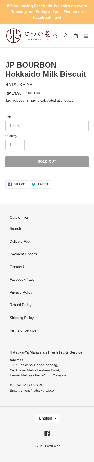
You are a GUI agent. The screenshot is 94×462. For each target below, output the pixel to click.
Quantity (11, 136)
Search (15, 229)
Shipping (33, 100)
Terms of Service (23, 330)
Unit (8, 117)
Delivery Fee (20, 241)
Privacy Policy (21, 292)
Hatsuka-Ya (52, 446)
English (45, 418)
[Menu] (86, 35)
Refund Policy (21, 305)
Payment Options (23, 254)
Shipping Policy (22, 318)
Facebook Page (22, 279)
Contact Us (18, 267)
